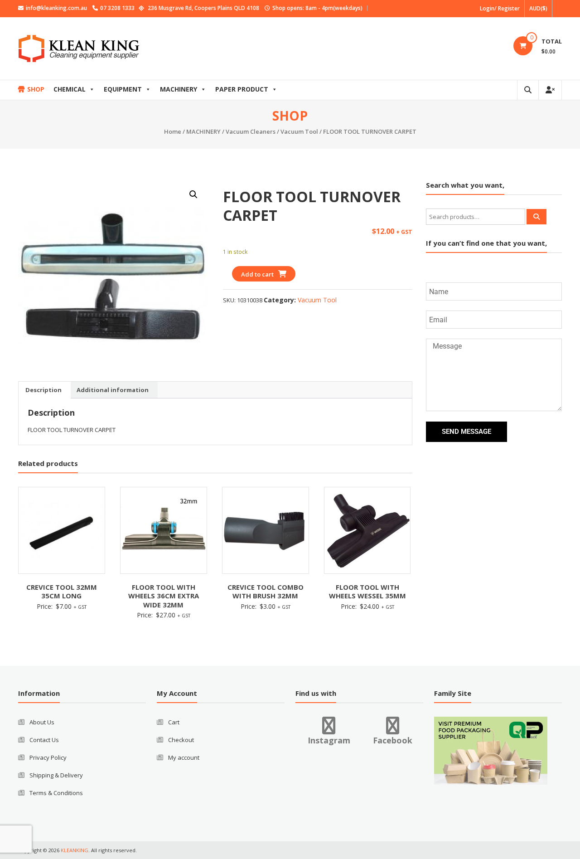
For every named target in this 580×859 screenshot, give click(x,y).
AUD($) (538, 8)
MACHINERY (178, 89)
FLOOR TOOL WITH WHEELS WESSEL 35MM (367, 591)
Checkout (181, 740)
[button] (193, 194)
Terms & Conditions (56, 793)
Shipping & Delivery (56, 775)
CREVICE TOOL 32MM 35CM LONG (61, 591)
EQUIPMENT (123, 89)
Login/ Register (500, 8)
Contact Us (44, 740)
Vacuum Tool (299, 131)
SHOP (35, 89)
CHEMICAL (69, 89)
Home (172, 131)
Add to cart (257, 274)
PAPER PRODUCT (241, 89)
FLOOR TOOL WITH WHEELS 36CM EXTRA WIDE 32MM (163, 595)
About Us (41, 722)
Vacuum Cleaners (251, 131)
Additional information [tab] (113, 390)
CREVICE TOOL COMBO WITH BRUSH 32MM (265, 591)
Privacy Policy (48, 757)
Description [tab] (43, 390)
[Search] (536, 216)
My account (183, 757)
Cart (173, 722)
